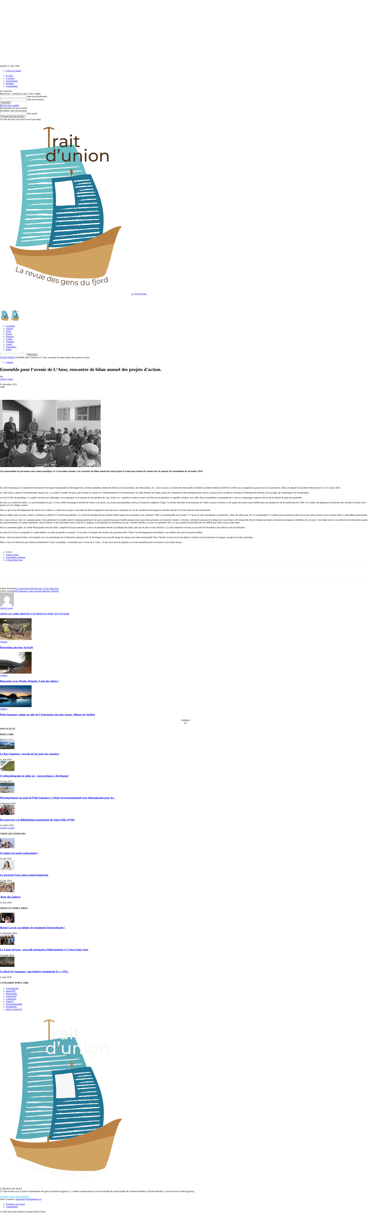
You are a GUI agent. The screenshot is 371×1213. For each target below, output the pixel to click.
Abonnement (12, 81)
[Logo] (5, 321)
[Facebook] (5, 391)
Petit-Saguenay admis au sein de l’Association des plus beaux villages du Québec (47, 714)
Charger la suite (7, 828)
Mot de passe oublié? (9, 105)
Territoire (10, 341)
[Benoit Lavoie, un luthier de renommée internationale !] (7, 922)
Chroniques (11, 347)
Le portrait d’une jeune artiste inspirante (24, 874)
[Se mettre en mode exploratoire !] (7, 847)
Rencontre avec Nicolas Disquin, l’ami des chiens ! (29, 681)
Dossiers (10, 336)
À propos (10, 78)
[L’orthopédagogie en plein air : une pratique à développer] (7, 770)
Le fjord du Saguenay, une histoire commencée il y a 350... (34, 971)
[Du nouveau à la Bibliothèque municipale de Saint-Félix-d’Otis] (7, 814)
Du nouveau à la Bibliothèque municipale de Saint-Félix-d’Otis (37, 819)
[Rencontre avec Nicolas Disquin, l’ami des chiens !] (16, 673)
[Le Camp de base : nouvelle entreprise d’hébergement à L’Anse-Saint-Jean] (7, 944)
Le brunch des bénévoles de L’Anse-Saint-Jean (37, 588)
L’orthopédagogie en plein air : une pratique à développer (34, 775)
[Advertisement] (53, 301)
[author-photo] (7, 605)
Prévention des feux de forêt (16, 647)
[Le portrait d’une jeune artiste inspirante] (7, 869)
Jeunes (9, 334)
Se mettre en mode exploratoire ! (19, 853)
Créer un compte (13, 71)
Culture (9, 339)
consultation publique (15, 557)
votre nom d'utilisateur (37, 96)
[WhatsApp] (36, 391)
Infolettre (10, 83)
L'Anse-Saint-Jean (14, 560)
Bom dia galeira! (10, 896)
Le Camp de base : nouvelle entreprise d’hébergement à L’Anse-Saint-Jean (44, 949)
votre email (32, 113)
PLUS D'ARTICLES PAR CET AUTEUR (48, 614)
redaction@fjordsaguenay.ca (28, 1199)
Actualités (10, 326)
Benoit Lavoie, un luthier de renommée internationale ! (32, 927)
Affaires (9, 328)
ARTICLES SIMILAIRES (13, 614)
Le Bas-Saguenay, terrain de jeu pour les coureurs (29, 753)
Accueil (9, 75)
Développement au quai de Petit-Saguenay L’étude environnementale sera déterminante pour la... (57, 797)
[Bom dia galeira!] (7, 891)
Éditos (9, 349)
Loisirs (9, 344)
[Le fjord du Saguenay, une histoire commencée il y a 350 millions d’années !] (7, 966)
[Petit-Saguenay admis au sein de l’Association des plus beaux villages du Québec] (16, 706)
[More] (47, 391)
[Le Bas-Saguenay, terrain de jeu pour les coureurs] (7, 748)
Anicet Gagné (6, 379)
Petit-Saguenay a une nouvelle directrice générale (36, 591)
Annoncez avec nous (15, 1204)
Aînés (8, 331)
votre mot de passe (35, 99)
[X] (15, 391)
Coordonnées (12, 86)
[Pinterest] (25, 391)
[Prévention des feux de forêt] (16, 639)
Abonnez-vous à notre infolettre (14, 1196)
